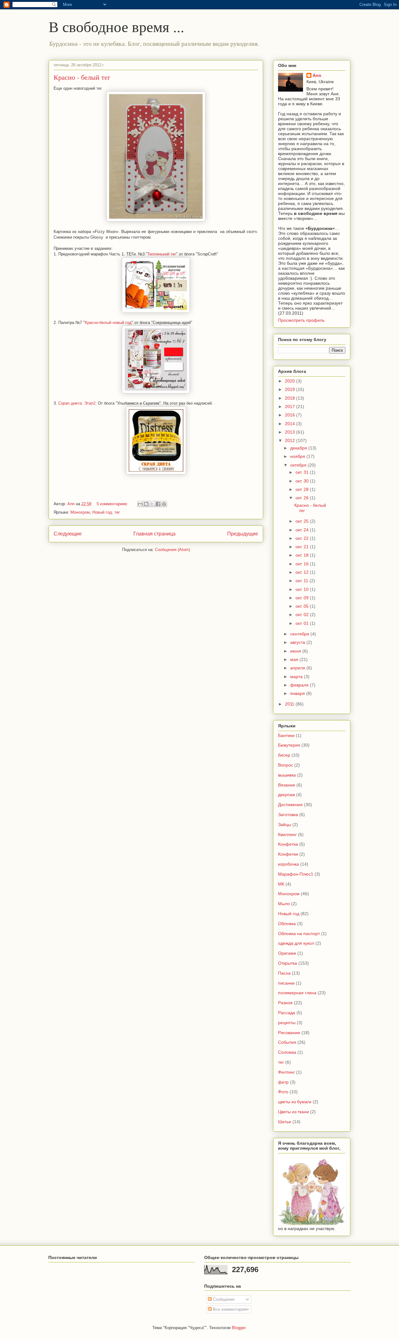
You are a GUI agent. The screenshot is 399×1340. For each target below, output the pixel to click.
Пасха (284, 973)
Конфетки (288, 854)
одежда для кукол (296, 943)
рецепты (287, 1022)
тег (117, 512)
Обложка (287, 923)
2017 (290, 406)
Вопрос (285, 765)
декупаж (286, 794)
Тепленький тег (161, 254)
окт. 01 (303, 623)
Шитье (284, 1121)
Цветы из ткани (293, 1111)
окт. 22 (303, 538)
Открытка (287, 963)
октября (299, 465)
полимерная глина (297, 992)
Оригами (287, 953)
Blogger (238, 1327)
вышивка (287, 774)
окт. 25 (303, 521)
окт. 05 (303, 606)
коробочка (288, 864)
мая (295, 659)
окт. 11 (303, 580)
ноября (298, 456)
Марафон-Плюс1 (295, 874)
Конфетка (288, 844)
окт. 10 (303, 589)
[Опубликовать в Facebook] (158, 504)
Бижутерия (289, 745)
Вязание (286, 784)
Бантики (286, 735)
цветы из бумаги (294, 1101)
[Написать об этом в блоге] (146, 504)
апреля (298, 667)
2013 (290, 432)
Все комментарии (229, 1309)
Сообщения (223, 1299)
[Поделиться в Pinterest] (164, 504)
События (287, 1042)
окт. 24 (303, 529)
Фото (283, 1091)
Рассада (286, 1012)
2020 (290, 380)
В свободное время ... (116, 26)
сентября (300, 633)
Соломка (287, 1052)
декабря (299, 447)
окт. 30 (303, 480)
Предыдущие (242, 533)
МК (281, 883)
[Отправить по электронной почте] (140, 504)
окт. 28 (303, 489)
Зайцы (284, 824)
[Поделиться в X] (152, 504)
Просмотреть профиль (301, 320)
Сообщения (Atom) (172, 549)
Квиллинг (287, 834)
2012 (290, 440)
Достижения (290, 804)
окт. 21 (303, 546)
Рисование (289, 1032)
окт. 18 (303, 555)
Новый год (102, 512)
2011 (290, 703)
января (298, 693)
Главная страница (154, 533)
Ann (317, 75)
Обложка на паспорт (299, 933)
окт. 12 (303, 572)
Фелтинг (286, 1072)
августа (298, 642)
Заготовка (288, 814)
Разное (285, 1002)
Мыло (284, 903)
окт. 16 (303, 563)
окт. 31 (303, 472)
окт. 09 (303, 597)
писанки (286, 983)
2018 (290, 398)
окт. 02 (303, 614)
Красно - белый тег (82, 77)
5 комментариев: (113, 503)
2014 (290, 423)
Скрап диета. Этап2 (76, 403)
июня (296, 651)
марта (297, 676)
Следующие (68, 533)
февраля (300, 684)
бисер (284, 755)
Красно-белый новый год (108, 322)
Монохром (80, 512)
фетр (283, 1082)
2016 (290, 414)
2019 (290, 389)
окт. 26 (303, 497)
